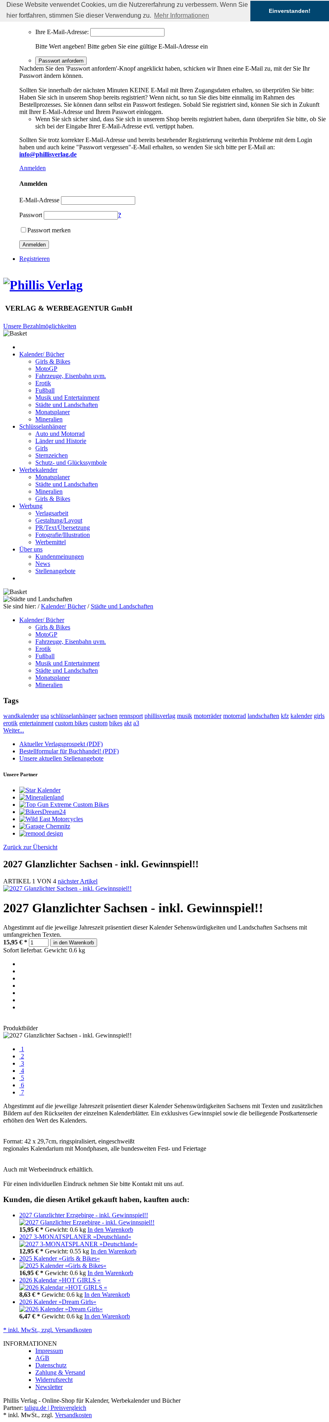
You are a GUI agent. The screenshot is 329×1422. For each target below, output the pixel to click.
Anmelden (32, 168)
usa (45, 715)
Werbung (31, 505)
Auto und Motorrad (60, 433)
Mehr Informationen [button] (181, 15)
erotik (10, 723)
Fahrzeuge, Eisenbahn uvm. (70, 375)
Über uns (31, 549)
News (42, 563)
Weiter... (13, 730)
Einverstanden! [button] (290, 11)
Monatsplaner (52, 412)
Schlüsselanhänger (42, 426)
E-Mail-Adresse (39, 200)
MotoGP (46, 368)
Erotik (43, 383)
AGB (42, 1358)
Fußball (45, 390)
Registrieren (34, 258)
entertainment (36, 723)
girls (319, 715)
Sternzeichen (51, 455)
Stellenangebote (55, 571)
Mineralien (49, 419)
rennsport (131, 715)
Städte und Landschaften (66, 404)
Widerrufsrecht (54, 1379)
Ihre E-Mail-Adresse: (62, 31)
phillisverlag (159, 715)
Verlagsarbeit (51, 513)
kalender (301, 715)
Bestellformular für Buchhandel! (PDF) (69, 751)
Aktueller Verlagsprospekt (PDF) (61, 743)
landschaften (263, 715)
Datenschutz (51, 1365)
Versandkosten (73, 1415)
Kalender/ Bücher (41, 354)
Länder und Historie (60, 440)
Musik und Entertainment (67, 397)
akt (128, 723)
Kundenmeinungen (59, 556)
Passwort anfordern (61, 61)
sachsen (108, 715)
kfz (285, 715)
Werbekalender (38, 469)
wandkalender (21, 715)
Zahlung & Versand (60, 1372)
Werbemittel (50, 542)
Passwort (30, 215)
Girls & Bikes (52, 361)
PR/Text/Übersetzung (62, 527)
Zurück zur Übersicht (30, 847)
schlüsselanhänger (73, 715)
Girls (41, 448)
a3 (136, 723)
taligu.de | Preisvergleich (55, 1407)
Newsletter (49, 1386)
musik (184, 715)
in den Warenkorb (73, 943)
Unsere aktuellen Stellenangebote (61, 758)
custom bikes (71, 723)
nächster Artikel (77, 881)
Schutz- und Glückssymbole (71, 462)
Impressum (49, 1350)
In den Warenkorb (110, 1229)
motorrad (234, 715)
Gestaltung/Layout (58, 520)
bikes (115, 723)
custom (98, 723)
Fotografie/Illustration (62, 534)
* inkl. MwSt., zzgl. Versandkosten (47, 1329)
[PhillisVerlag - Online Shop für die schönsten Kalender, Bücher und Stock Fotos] (43, 285)
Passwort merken (49, 230)
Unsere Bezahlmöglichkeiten (39, 326)
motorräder (207, 715)
